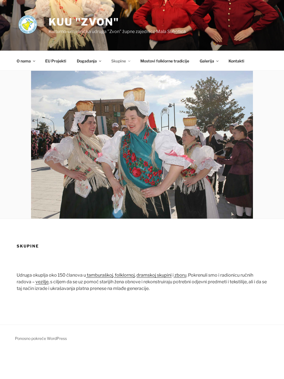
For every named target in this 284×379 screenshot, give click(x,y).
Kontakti (236, 61)
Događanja (87, 61)
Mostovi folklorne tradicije (164, 61)
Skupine (118, 61)
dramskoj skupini (154, 275)
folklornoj (124, 275)
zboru (180, 275)
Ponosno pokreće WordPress (41, 338)
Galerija (207, 61)
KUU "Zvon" (84, 22)
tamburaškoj (99, 275)
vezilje (42, 281)
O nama (24, 61)
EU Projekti (55, 61)
